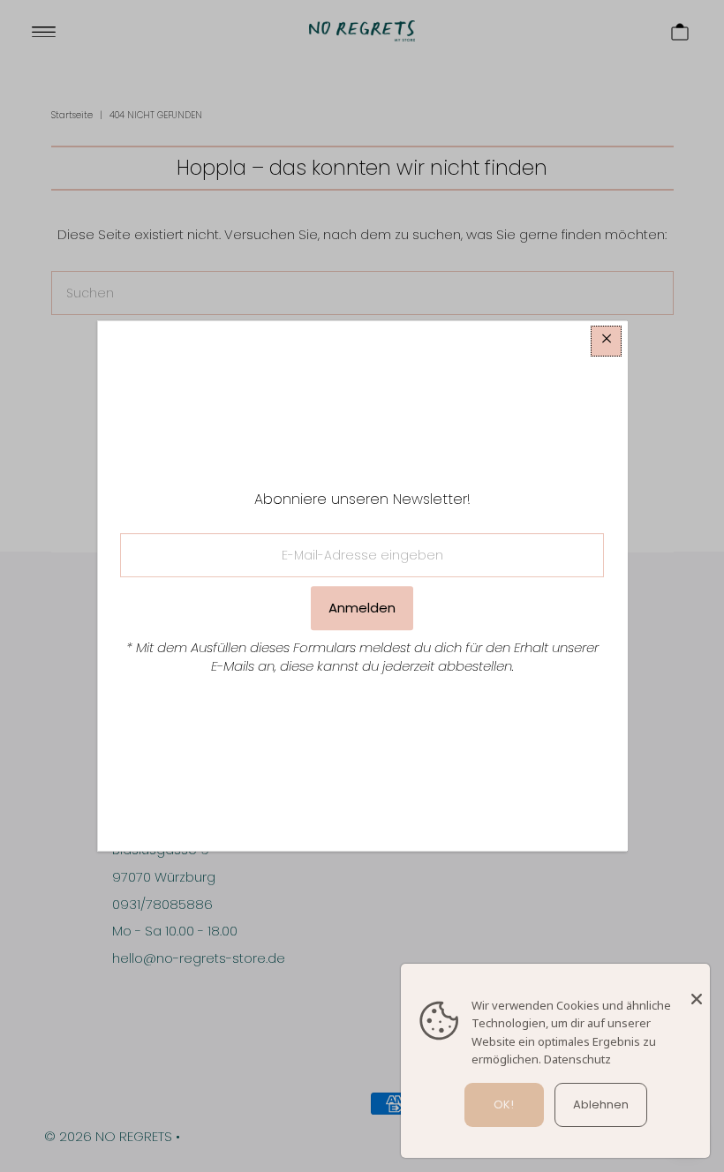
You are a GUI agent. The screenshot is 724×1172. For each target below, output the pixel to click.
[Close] (696, 990)
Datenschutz (577, 1059)
